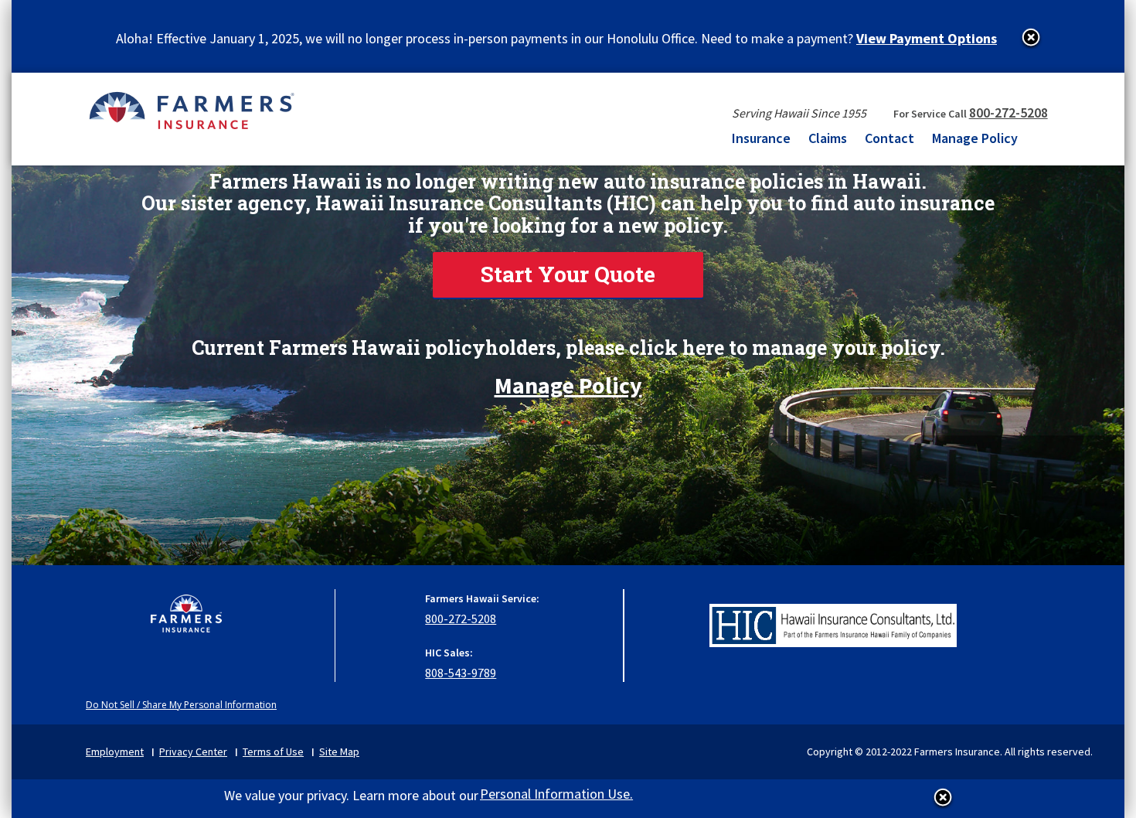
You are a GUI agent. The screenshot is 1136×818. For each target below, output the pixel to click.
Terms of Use (273, 751)
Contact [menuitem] (889, 138)
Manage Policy (568, 379)
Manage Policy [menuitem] (975, 138)
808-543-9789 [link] (460, 672)
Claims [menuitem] (827, 138)
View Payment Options (926, 38)
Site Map (339, 751)
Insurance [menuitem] (761, 138)
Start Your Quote (568, 274)
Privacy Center (193, 751)
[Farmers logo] (186, 621)
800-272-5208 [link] (1008, 112)
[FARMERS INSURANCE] (191, 109)
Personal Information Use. (556, 794)
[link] (568, 275)
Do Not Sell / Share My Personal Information (181, 704)
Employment (115, 751)
